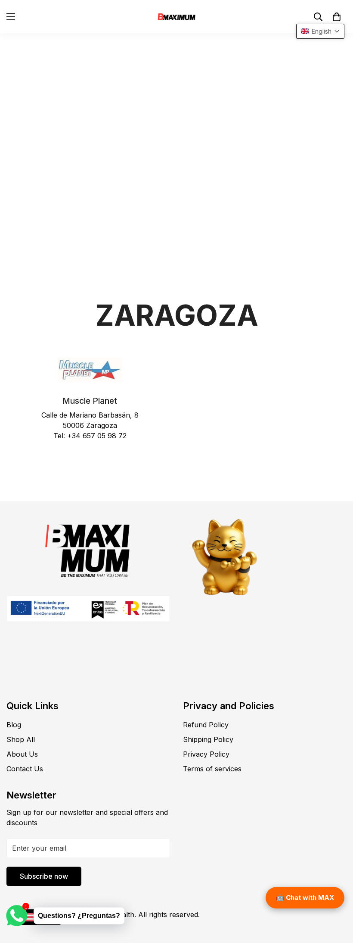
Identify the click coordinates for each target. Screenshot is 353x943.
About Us (22, 754)
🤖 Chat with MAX (305, 897)
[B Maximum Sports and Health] (176, 16)
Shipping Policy (208, 739)
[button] (337, 17)
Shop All (20, 739)
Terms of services (212, 768)
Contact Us (24, 768)
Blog (13, 724)
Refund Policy (206, 724)
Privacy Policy (206, 754)
